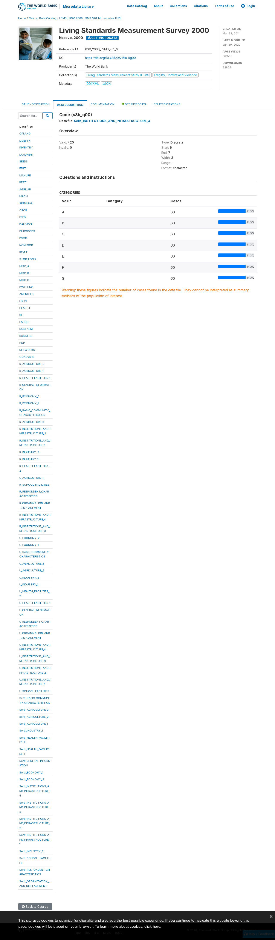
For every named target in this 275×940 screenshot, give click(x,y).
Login (251, 6)
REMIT (23, 252)
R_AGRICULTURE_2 (31, 364)
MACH (23, 196)
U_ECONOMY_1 (29, 544)
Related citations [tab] (167, 104)
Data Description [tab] (70, 105)
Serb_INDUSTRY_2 (31, 851)
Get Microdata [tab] (135, 104)
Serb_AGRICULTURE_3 (34, 709)
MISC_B (24, 273)
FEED (22, 217)
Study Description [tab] (36, 104)
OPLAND (25, 133)
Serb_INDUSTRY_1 (31, 730)
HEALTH (24, 308)
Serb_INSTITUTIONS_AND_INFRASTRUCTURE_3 (34, 807)
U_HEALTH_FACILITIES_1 (34, 603)
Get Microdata (104, 38)
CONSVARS (26, 356)
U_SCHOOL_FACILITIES (34, 691)
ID (20, 315)
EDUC (23, 301)
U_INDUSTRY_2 (29, 577)
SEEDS (23, 161)
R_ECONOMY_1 (29, 403)
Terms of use (224, 6)
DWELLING (26, 287)
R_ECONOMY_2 (29, 396)
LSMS (63, 18)
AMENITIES (26, 294)
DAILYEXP (25, 224)
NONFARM (26, 328)
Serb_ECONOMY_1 (31, 772)
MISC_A (24, 266)
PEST (22, 182)
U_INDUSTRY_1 (28, 584)
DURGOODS (27, 231)
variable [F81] (112, 18)
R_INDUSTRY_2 (29, 452)
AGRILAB (25, 189)
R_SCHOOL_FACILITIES (34, 484)
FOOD (23, 238)
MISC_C (24, 280)
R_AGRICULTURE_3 (31, 422)
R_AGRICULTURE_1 (31, 370)
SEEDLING (25, 203)
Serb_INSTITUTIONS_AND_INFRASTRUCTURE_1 (34, 839)
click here (152, 926)
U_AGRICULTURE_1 (31, 477)
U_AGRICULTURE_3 (31, 563)
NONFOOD (26, 245)
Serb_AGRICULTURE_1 (33, 723)
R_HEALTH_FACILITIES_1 (34, 378)
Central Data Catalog (43, 18)
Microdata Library (78, 6)
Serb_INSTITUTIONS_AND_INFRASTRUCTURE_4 (34, 790)
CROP (23, 210)
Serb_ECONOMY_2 (31, 779)
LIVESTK (24, 140)
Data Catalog (137, 6)
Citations (201, 6)
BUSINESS (25, 336)
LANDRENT (26, 154)
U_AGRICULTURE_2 (31, 570)
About (158, 6)
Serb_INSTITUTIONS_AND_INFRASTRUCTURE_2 (34, 823)
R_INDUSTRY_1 (28, 459)
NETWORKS (27, 350)
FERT (22, 168)
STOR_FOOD (27, 259)
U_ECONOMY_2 (29, 538)
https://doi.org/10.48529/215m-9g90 (110, 58)
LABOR (23, 322)
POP (22, 342)
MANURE (25, 175)
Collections (178, 6)
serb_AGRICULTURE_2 (34, 716)
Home (22, 18)
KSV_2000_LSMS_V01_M (85, 18)
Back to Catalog (36, 906)
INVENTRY (26, 147)
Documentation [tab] (102, 104)
